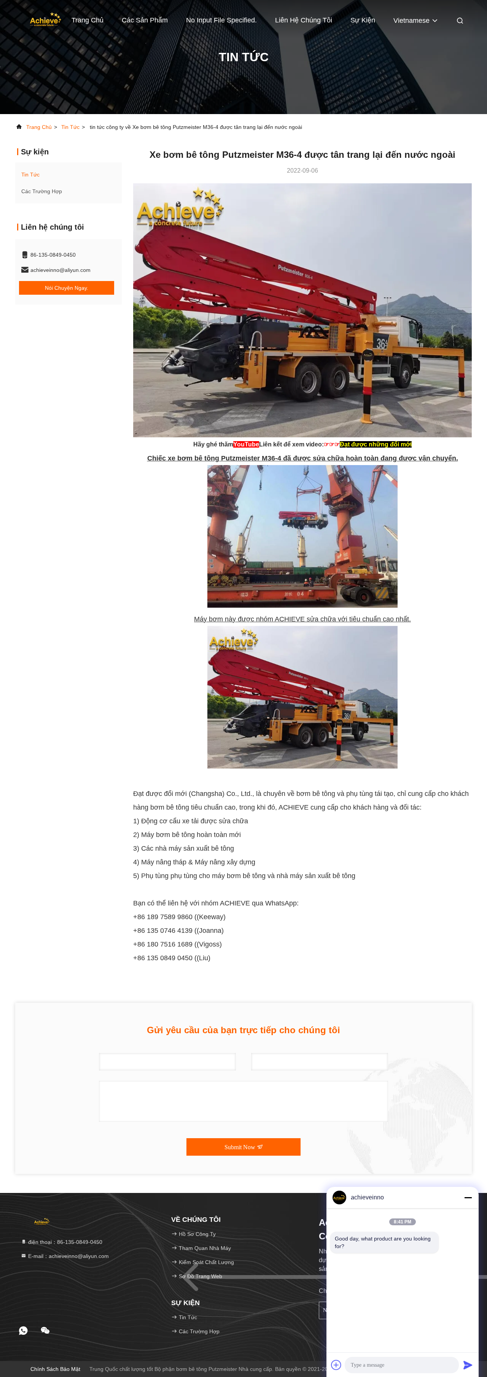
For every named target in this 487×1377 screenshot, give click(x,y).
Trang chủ (39, 127)
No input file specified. (221, 20)
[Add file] (336, 1364)
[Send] (468, 1364)
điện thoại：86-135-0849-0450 (64, 1242)
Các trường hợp (41, 191)
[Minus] (468, 1197)
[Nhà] (46, 19)
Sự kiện (362, 20)
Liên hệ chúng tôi (303, 20)
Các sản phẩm (145, 20)
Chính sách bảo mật (55, 1369)
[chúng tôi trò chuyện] (45, 1330)
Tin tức (70, 127)
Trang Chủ (87, 20)
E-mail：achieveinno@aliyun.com (68, 1256)
